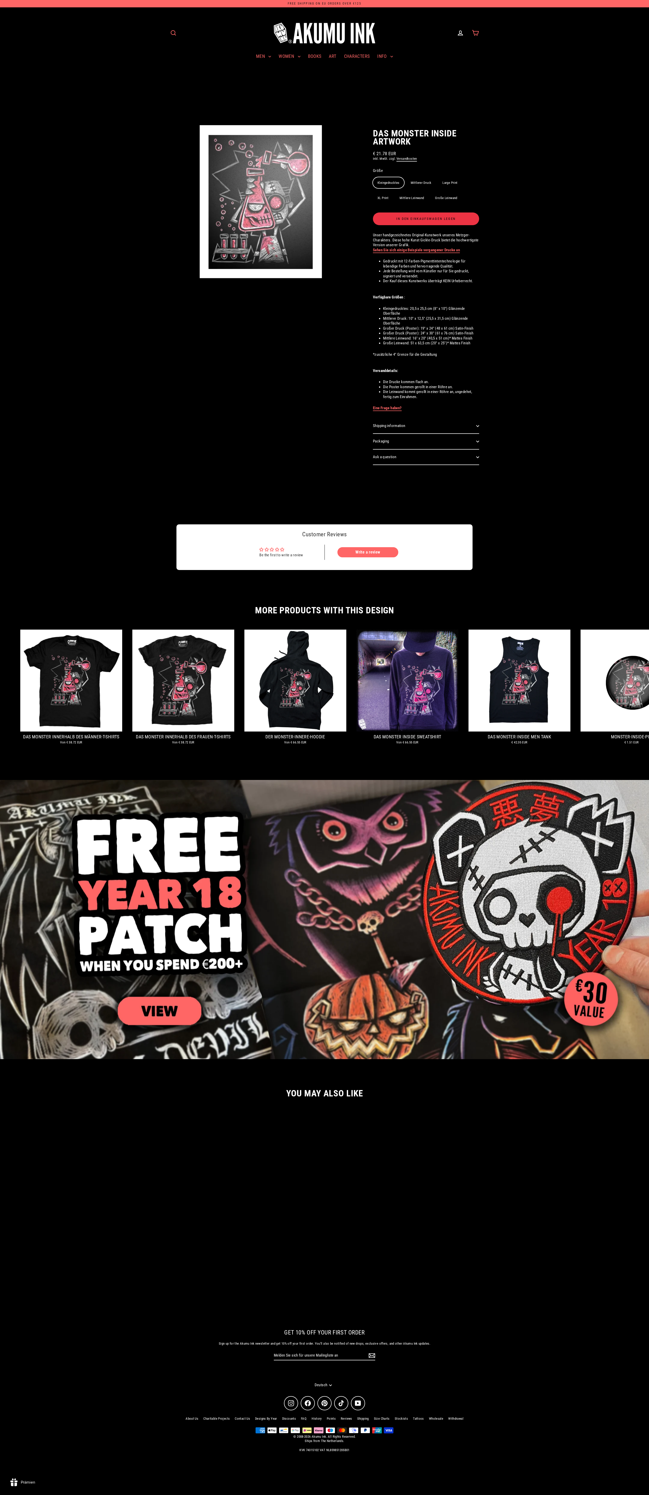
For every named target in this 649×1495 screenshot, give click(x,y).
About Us (192, 1418)
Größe (378, 170)
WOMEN (287, 56)
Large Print (449, 183)
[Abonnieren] (371, 1356)
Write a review (367, 552)
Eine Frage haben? (387, 408)
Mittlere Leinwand (412, 198)
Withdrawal (455, 1418)
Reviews (346, 1418)
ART (332, 56)
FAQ (304, 1418)
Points (331, 1418)
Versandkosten (406, 159)
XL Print (382, 198)
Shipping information (389, 425)
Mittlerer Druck (421, 183)
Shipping (363, 1418)
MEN (261, 56)
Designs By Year (266, 1418)
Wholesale (436, 1418)
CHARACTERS (357, 56)
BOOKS (314, 56)
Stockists (401, 1418)
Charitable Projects (216, 1418)
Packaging (381, 441)
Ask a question (384, 457)
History (317, 1418)
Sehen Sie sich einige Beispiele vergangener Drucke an (416, 250)
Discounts (289, 1418)
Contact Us (242, 1418)
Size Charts (382, 1418)
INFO (382, 56)
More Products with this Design (324, 610)
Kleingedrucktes (388, 183)
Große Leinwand (446, 198)
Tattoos (418, 1418)
